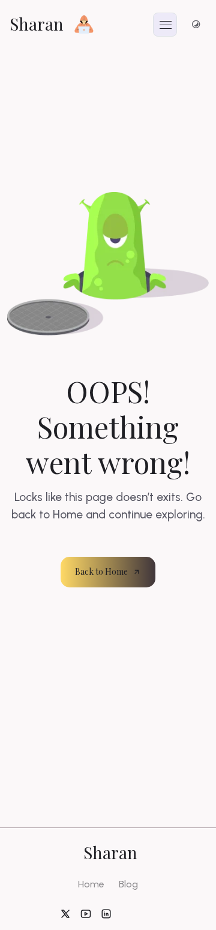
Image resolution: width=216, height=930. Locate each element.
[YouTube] (85, 913)
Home (91, 884)
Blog (128, 884)
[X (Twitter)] (65, 913)
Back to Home (101, 571)
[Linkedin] (106, 913)
